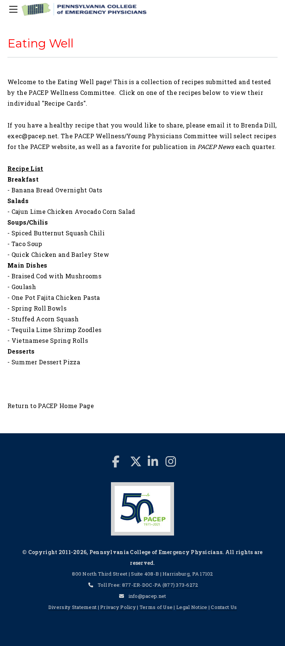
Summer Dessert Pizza (46, 362)
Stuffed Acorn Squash (45, 319)
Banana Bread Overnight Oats (57, 190)
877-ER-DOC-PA (141, 585)
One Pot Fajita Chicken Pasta (56, 297)
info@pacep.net (147, 596)
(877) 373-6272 (180, 585)
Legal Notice (191, 607)
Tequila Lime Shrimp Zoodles (57, 330)
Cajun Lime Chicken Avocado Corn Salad (73, 211)
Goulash (24, 287)
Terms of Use (156, 607)
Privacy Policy (118, 607)
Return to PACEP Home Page (50, 406)
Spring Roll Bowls (39, 308)
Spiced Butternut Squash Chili (58, 233)
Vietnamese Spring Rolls (50, 340)
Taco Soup (27, 244)
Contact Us (224, 607)
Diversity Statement (73, 607)
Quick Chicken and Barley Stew (60, 254)
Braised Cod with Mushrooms (56, 276)
